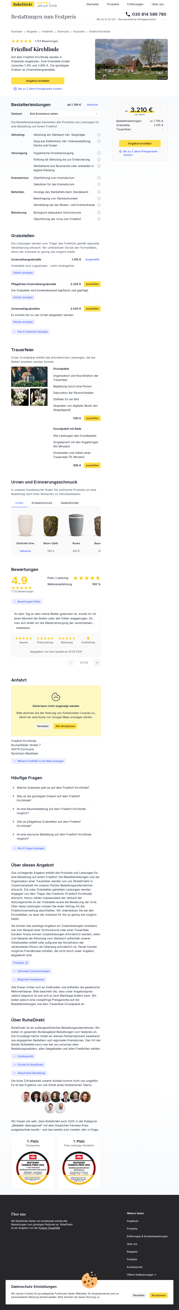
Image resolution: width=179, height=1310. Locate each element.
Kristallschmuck (42, 503)
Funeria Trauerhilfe (49, 1227)
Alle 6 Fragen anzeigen (30, 848)
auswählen (92, 283)
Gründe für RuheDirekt (30, 1064)
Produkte (113, 4)
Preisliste (132, 1259)
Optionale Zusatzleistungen (33, 971)
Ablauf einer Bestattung (31, 1072)
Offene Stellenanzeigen (140, 1274)
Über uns (158, 4)
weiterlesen (23, 627)
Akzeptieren (159, 1295)
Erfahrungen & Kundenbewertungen (147, 1236)
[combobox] (64, 113)
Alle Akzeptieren (65, 726)
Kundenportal (25, 1056)
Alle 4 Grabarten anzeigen (32, 331)
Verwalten (43, 726)
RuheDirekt (22, 4)
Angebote (132, 1220)
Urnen (19, 503)
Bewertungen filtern (28, 601)
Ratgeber (132, 1251)
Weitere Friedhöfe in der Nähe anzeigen (40, 761)
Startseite (92, 4)
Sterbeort (16, 114)
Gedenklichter (70, 503)
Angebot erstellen (37, 81)
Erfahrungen (135, 4)
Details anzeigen (23, 272)
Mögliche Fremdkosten (30, 979)
